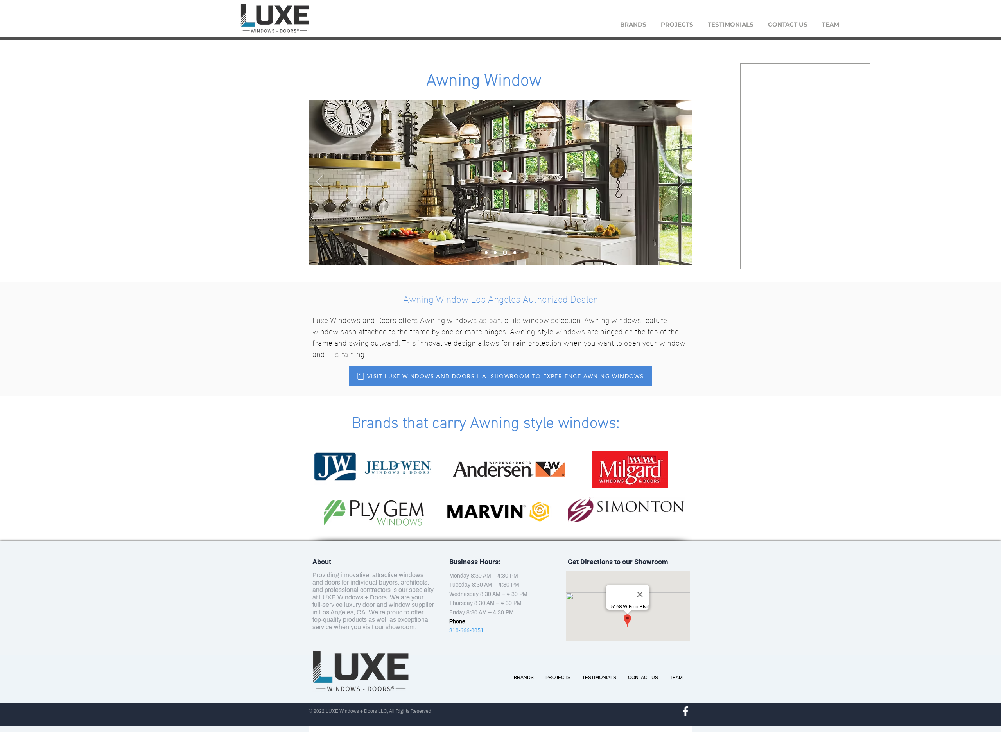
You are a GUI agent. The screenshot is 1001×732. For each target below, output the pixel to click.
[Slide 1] (505, 253)
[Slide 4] (514, 252)
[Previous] (319, 182)
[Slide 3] (486, 252)
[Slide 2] (495, 252)
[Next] (681, 182)
